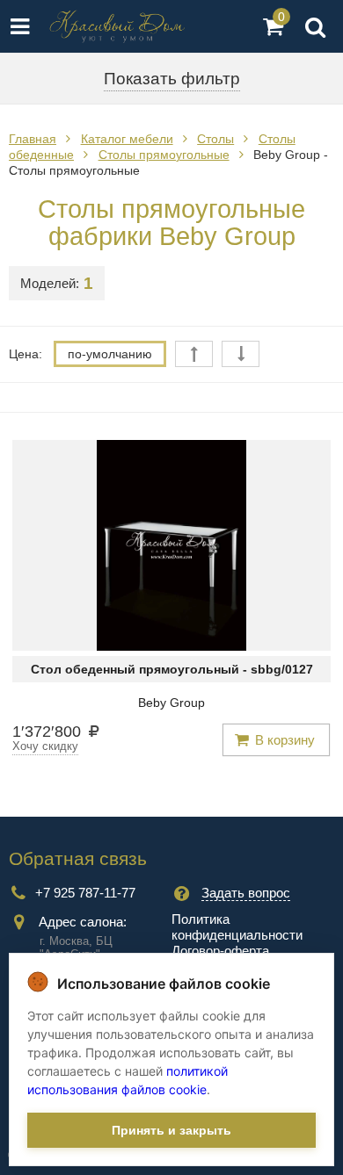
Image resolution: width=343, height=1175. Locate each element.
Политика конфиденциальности (237, 927)
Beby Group (171, 703)
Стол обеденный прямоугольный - (172, 669)
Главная (32, 139)
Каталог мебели (127, 139)
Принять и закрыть (171, 1130)
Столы (215, 139)
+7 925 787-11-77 (85, 892)
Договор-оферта (220, 950)
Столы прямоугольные (164, 155)
